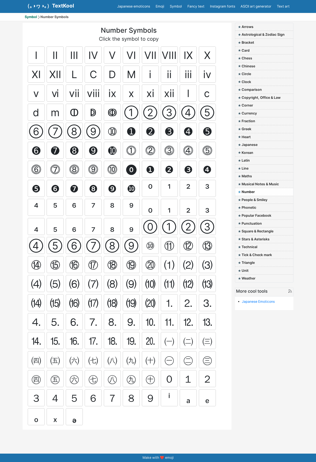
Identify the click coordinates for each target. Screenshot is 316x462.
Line (245, 168)
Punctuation (252, 223)
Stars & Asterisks (256, 239)
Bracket (248, 42)
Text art (283, 6)
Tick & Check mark (257, 255)
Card (246, 50)
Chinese (248, 66)
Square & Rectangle (257, 231)
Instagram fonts (222, 6)
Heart (246, 137)
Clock (246, 82)
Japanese (250, 145)
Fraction (248, 121)
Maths (247, 176)
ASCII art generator (256, 6)
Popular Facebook (256, 215)
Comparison (252, 90)
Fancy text (195, 6)
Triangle (248, 263)
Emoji (160, 6)
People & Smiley (254, 200)
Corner (247, 105)
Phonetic (249, 208)
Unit (245, 271)
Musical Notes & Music (260, 184)
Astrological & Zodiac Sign (263, 34)
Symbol (176, 6)
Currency (249, 113)
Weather (248, 278)
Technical (249, 247)
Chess (247, 58)
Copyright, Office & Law (261, 98)
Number (248, 192)
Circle (246, 74)
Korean (247, 153)
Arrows (247, 27)
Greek (246, 129)
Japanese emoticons (133, 6)
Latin (246, 160)
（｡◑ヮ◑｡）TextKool (49, 5)
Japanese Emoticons (258, 302)
